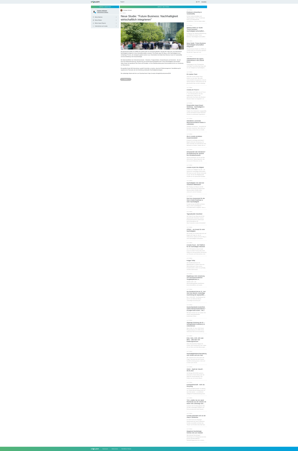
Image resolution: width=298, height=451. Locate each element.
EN (199, 1)
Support (122, 1)
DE (197, 1)
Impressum (105, 448)
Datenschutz (115, 448)
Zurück (125, 79)
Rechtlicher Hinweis (126, 448)
